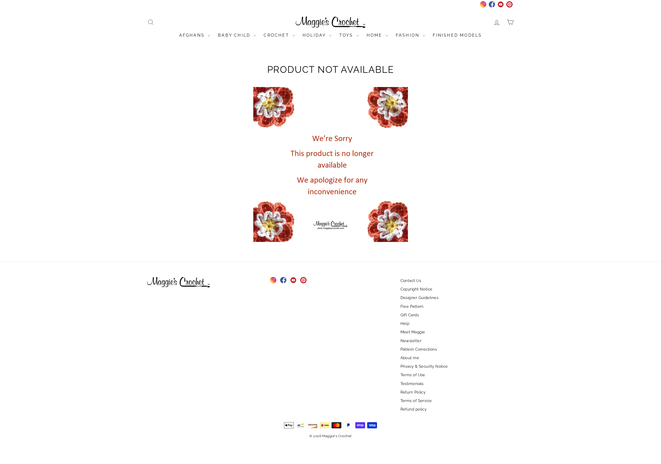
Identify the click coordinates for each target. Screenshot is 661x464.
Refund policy (413, 409)
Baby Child (235, 35)
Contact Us (410, 280)
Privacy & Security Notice (424, 366)
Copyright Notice (416, 289)
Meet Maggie (412, 332)
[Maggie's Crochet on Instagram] (273, 280)
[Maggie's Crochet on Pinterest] (303, 280)
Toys (347, 35)
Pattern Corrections (418, 349)
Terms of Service (416, 400)
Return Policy (413, 392)
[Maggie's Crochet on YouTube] (293, 280)
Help (405, 323)
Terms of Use (412, 375)
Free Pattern (412, 306)
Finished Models (457, 35)
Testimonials (412, 383)
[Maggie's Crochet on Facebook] (283, 280)
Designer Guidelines (419, 297)
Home (375, 35)
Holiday (315, 35)
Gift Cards (409, 315)
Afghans (193, 35)
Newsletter (411, 341)
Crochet (277, 35)
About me (409, 358)
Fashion (408, 35)
